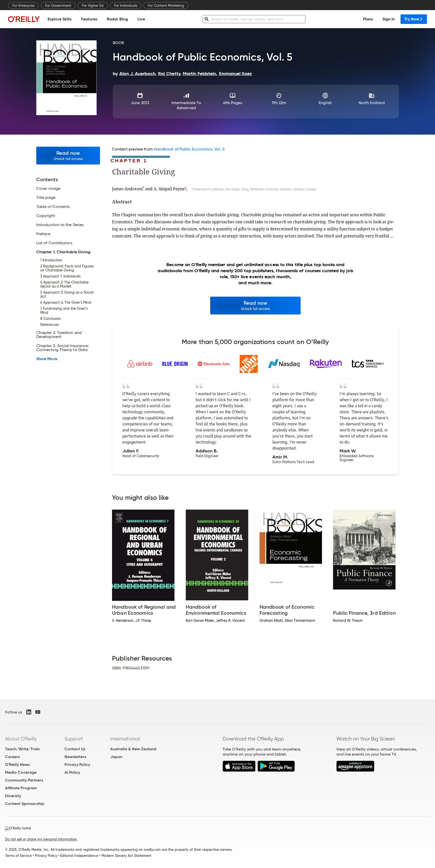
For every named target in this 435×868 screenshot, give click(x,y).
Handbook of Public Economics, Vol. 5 (189, 149)
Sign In (388, 19)
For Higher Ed (92, 5)
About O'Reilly (21, 739)
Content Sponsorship (24, 803)
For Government (58, 5)
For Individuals (125, 5)
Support (73, 739)
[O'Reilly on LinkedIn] (28, 712)
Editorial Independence (79, 855)
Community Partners (24, 780)
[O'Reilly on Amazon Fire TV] (355, 770)
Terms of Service (18, 855)
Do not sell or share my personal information (41, 839)
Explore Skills (59, 19)
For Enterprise (23, 5)
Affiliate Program (21, 788)
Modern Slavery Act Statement (126, 855)
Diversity (13, 795)
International (125, 739)
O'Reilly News (17, 764)
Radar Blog (117, 19)
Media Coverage (21, 772)
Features (89, 19)
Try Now (411, 19)
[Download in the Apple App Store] (239, 770)
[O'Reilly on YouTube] (37, 712)
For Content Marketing (166, 5)
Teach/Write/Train (22, 749)
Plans (368, 19)
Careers (12, 756)
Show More (46, 359)
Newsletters (75, 756)
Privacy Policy (77, 764)
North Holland (371, 102)
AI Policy (72, 772)
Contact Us (74, 749)
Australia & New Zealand (133, 749)
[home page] (24, 19)
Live (141, 19)
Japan (116, 756)
